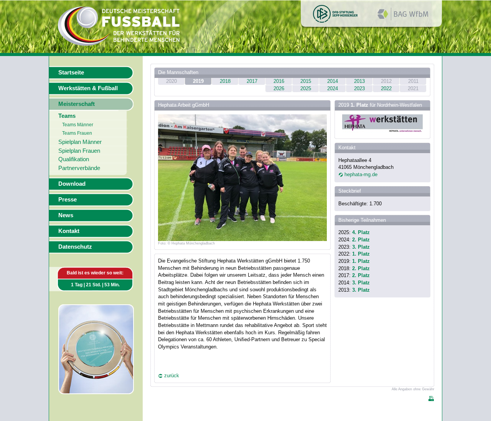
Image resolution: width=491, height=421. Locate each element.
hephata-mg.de (360, 174)
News (65, 215)
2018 (225, 81)
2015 (305, 81)
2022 (386, 88)
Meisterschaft (76, 104)
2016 (279, 81)
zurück (171, 375)
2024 (332, 88)
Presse (67, 199)
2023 (359, 88)
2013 (359, 81)
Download (72, 184)
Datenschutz (75, 247)
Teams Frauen (77, 133)
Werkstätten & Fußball (88, 88)
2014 (332, 81)
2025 (305, 88)
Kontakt (68, 231)
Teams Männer (77, 124)
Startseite (71, 72)
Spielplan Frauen (79, 151)
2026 (279, 88)
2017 (252, 81)
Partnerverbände (79, 168)
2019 (198, 81)
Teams (67, 116)
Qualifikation (73, 159)
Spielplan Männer (80, 142)
